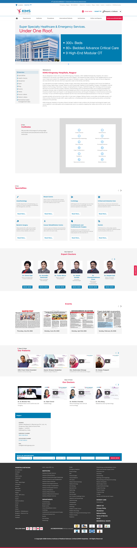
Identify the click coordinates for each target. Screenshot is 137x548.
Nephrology (72, 490)
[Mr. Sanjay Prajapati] (107, 361)
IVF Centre (72, 479)
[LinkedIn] (41, 528)
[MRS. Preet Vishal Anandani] (29, 361)
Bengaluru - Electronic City (21, 513)
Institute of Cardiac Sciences (49, 473)
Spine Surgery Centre (102, 483)
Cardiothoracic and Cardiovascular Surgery (52, 512)
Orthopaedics (72, 502)
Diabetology (45, 520)
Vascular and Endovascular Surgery (105, 496)
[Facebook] (27, 528)
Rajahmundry (18, 476)
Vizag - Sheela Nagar (20, 482)
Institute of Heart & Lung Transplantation (52, 479)
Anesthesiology (46, 501)
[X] (30, 528)
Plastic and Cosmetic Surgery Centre (105, 469)
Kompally (17, 515)
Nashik (16, 498)
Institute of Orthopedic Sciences (50, 487)
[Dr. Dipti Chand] (55, 393)
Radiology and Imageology (103, 477)
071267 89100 (88, 11)
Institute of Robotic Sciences (49, 496)
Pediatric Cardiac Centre (75, 508)
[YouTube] (37, 528)
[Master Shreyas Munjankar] (55, 361)
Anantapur (17, 484)
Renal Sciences (102, 156)
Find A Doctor (100, 502)
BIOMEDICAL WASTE (103, 521)
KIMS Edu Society (117, 5)
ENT (70, 473)
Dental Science (102, 132)
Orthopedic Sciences (102, 150)
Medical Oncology (73, 483)
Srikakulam (18, 478)
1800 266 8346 (74, 5)
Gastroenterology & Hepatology (79, 138)
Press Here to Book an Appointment (76, 1)
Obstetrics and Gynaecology (76, 498)
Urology (98, 494)
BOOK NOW (27, 287)
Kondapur (17, 472)
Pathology (71, 506)
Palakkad (17, 517)
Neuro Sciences (79, 144)
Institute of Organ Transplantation (50, 485)
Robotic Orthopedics (102, 481)
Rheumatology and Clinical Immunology (106, 479)
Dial (58, 1)
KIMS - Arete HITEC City (48, 467)
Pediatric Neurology (74, 510)
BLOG (98, 518)
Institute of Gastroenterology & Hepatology (52, 477)
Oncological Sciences (102, 144)
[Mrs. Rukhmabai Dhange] (81, 361)
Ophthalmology (73, 500)
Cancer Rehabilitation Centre (49, 508)
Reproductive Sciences (79, 162)
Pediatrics (71, 516)
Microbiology (72, 486)
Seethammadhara (19, 500)
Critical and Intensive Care (48, 514)
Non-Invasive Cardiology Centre (77, 496)
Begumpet (17, 488)
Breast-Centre (45, 506)
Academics (108, 5)
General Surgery (73, 475)
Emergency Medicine (74, 469)
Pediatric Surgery (73, 514)
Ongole (17, 480)
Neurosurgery (72, 494)
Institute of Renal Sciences (48, 491)
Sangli (16, 505)
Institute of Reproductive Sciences (50, 493)
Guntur (17, 503)
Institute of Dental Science (48, 475)
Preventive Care (100, 471)
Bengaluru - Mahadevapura (21, 511)
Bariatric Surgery (46, 503)
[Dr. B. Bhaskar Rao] (29, 393)
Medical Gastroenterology (75, 481)
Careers (102, 5)
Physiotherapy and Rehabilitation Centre (106, 467)
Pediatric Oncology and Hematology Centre (79, 512)
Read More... (21, 214)
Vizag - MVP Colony (19, 494)
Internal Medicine (73, 477)
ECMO (70, 467)
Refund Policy (101, 513)
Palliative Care (72, 504)
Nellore (17, 474)
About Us (82, 5)
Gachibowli (18, 490)
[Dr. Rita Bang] (107, 393)
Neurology (72, 492)
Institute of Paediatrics (47, 489)
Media (97, 5)
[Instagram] (34, 528)
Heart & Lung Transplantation (102, 138)
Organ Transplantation (79, 150)
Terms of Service (102, 516)
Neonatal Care (72, 488)
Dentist (44, 516)
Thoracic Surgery (101, 490)
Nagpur (17, 492)
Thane (16, 507)
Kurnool (17, 486)
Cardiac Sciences (79, 132)
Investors (88, 5)
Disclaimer (100, 511)
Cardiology (45, 510)
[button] (27, 5)
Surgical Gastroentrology (102, 486)
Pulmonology (100, 475)
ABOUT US (100, 505)
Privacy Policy (101, 508)
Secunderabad (18, 469)
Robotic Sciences (102, 162)
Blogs (93, 5)
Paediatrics (79, 156)
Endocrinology (73, 471)
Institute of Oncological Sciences (50, 483)
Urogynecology (100, 492)
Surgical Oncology (101, 488)
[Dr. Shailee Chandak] (81, 393)
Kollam (17, 509)
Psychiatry (99, 473)
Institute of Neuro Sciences (48, 481)
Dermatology (45, 518)
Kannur (17, 496)
